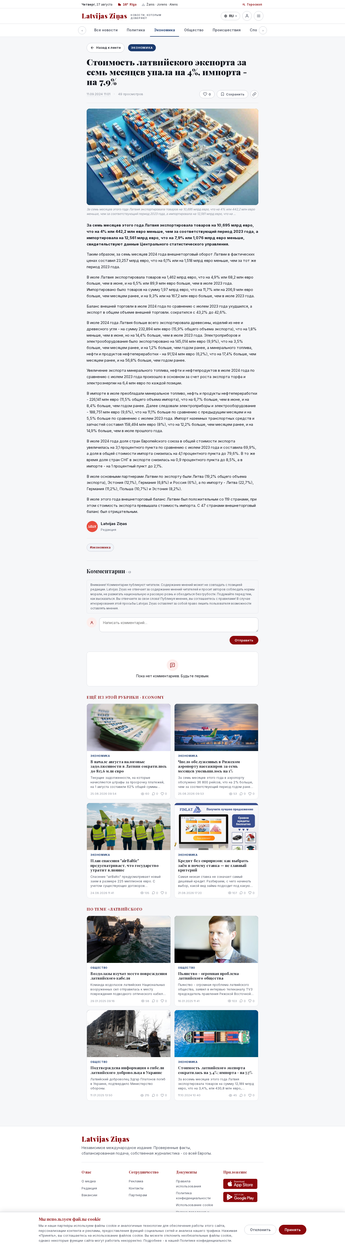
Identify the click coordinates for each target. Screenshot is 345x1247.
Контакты (136, 1188)
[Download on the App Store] (240, 1184)
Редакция (89, 1188)
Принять (293, 1230)
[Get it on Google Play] (240, 1197)
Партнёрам (138, 1195)
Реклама (136, 1181)
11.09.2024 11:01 (98, 94)
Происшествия (227, 30)
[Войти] (247, 16)
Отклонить (260, 1230)
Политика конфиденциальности (193, 1195)
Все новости (106, 30)
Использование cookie (194, 1205)
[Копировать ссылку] (254, 94)
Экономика (164, 30)
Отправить (244, 640)
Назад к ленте (108, 47)
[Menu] (258, 16)
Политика (136, 30)
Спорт (256, 30)
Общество (194, 30)
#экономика (100, 547)
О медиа (89, 1181)
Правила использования (188, 1183)
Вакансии (89, 1195)
